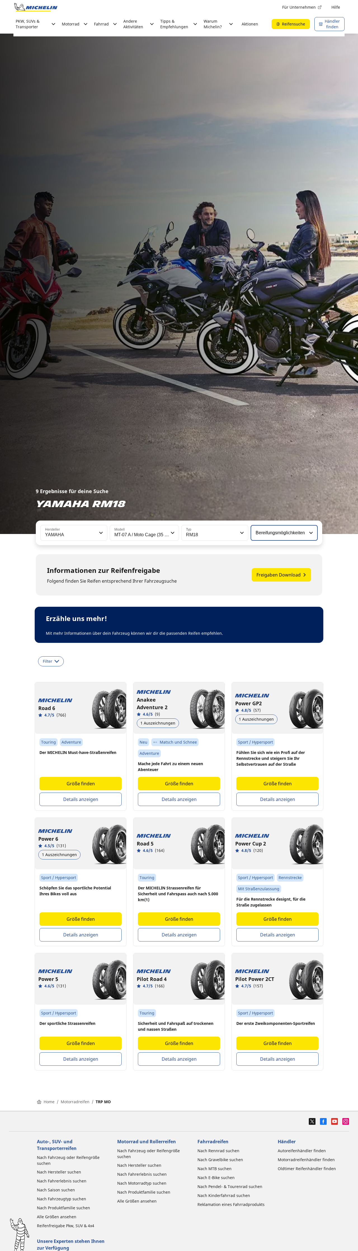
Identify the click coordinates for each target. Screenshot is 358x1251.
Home (49, 1101)
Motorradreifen (75, 1101)
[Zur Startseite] (35, 7)
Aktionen (250, 24)
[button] (100, 533)
